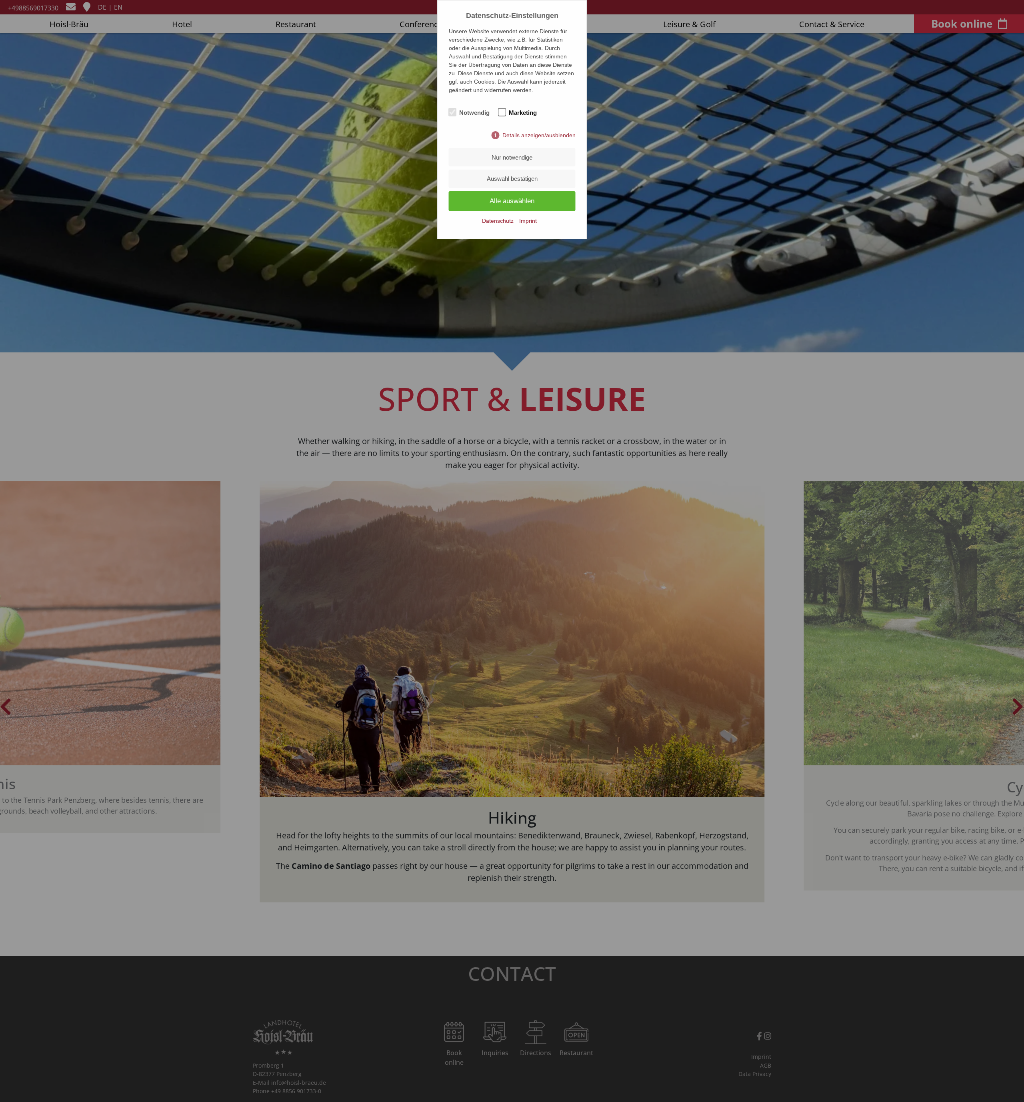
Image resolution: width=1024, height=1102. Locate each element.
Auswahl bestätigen (512, 178)
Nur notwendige (512, 157)
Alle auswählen (512, 201)
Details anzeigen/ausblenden (539, 135)
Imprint (528, 221)
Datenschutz (498, 221)
